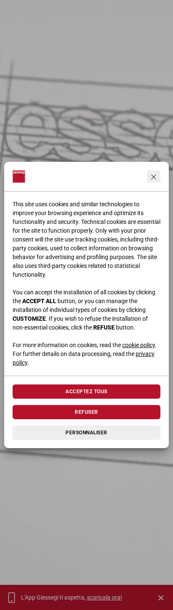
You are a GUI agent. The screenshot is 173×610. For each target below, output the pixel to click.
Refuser (86, 412)
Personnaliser (86, 433)
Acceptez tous (86, 392)
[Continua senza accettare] (153, 176)
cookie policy (138, 345)
